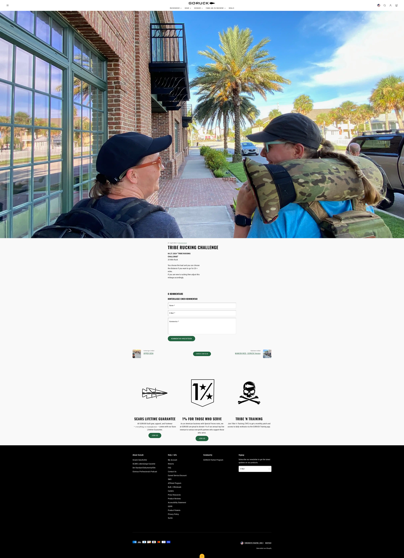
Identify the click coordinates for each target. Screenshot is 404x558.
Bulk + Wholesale (174, 487)
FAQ (169, 468)
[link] (176, 8)
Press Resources (174, 495)
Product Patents (174, 510)
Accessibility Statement (177, 502)
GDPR (170, 506)
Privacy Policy (173, 514)
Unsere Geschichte (140, 460)
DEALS (231, 8)
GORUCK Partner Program (213, 460)
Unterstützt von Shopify (263, 548)
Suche (170, 518)
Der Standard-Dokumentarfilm (144, 468)
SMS (169, 479)
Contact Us (172, 471)
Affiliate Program (174, 483)
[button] (7, 5)
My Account (172, 460)
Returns (171, 464)
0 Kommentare (182, 243)
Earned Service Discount (177, 475)
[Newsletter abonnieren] (269, 469)
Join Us (155, 435)
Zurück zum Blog (202, 354)
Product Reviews (174, 498)
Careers (171, 491)
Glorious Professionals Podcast (145, 471)
